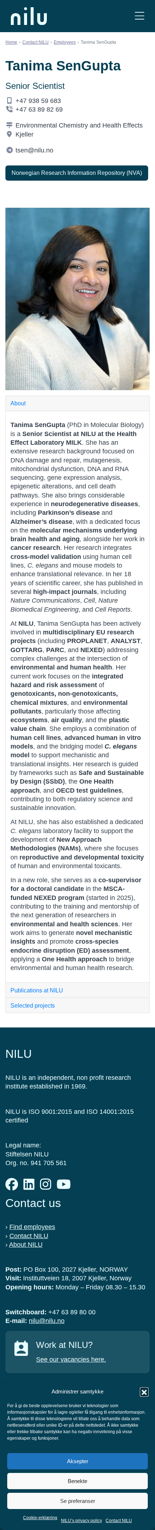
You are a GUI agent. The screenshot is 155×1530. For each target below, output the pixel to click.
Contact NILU (119, 1520)
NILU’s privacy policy (81, 1520)
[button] (144, 1391)
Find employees (32, 1227)
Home (11, 42)
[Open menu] (139, 16)
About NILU (26, 1244)
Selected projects (32, 1006)
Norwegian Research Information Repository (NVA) (77, 173)
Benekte (77, 1481)
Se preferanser (77, 1501)
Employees (65, 42)
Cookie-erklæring (40, 1517)
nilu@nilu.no (47, 1320)
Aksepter (77, 1461)
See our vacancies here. (71, 1359)
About (18, 403)
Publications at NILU (36, 990)
